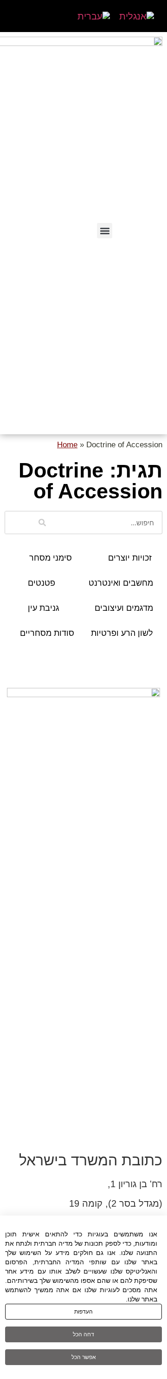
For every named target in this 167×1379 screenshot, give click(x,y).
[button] (104, 230)
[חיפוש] (42, 522)
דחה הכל (83, 1334)
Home (67, 444)
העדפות (83, 1311)
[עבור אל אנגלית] (137, 16)
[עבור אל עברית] (94, 16)
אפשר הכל (83, 1357)
